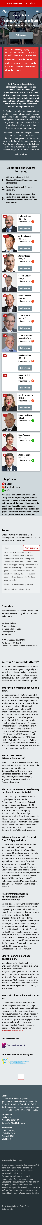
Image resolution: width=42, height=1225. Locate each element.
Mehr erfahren (21, 154)
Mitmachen (21, 35)
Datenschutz (7, 1209)
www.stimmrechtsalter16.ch (14, 1031)
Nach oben (21, 1077)
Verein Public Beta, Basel (19, 1206)
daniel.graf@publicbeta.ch (13, 1123)
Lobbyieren (25, 229)
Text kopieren (31, 548)
